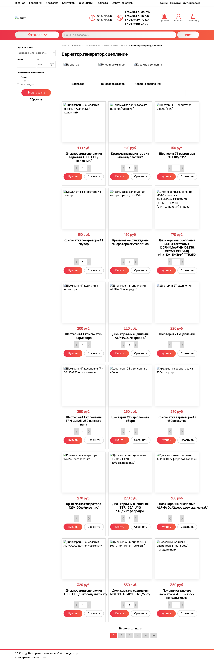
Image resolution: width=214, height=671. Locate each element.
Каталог (34, 35)
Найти (188, 35)
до (38, 59)
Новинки (175, 3)
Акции (164, 3)
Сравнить (94, 176)
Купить (73, 176)
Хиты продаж (191, 3)
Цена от (21, 59)
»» (153, 635)
